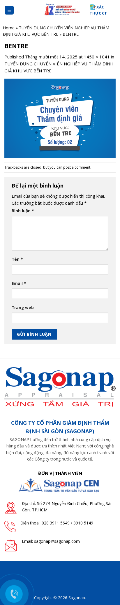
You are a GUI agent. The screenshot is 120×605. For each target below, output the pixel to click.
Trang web (23, 307)
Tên (17, 259)
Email (19, 283)
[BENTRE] (60, 118)
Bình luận (23, 210)
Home (9, 28)
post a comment (76, 167)
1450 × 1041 (97, 57)
